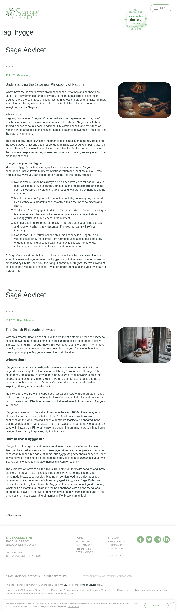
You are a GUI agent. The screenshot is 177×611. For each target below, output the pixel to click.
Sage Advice (84, 545)
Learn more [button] (73, 606)
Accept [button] (156, 605)
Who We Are (83, 541)
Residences (83, 548)
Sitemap (113, 537)
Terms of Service (87, 584)
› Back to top (14, 290)
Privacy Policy (118, 541)
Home (79, 537)
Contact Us (116, 555)
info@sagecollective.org (24, 556)
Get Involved (84, 552)
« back (9, 66)
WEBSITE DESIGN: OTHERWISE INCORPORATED (107, 576)
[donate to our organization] (136, 19)
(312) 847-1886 (14, 552)
